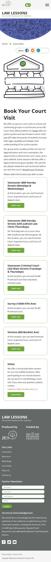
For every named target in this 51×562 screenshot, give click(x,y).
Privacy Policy (6, 554)
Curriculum (6, 452)
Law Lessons (14, 13)
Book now (16, 205)
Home (5, 43)
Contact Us (6, 475)
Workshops (7, 461)
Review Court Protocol (33, 169)
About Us (6, 470)
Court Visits (7, 466)
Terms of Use (17, 554)
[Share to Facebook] (26, 50)
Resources (6, 456)
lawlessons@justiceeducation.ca (23, 389)
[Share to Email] (32, 50)
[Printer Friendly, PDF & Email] (38, 50)
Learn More (16, 394)
